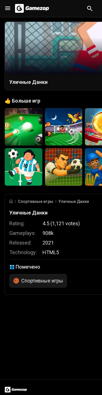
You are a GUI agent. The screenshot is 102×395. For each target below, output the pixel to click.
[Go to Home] (11, 201)
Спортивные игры (35, 201)
